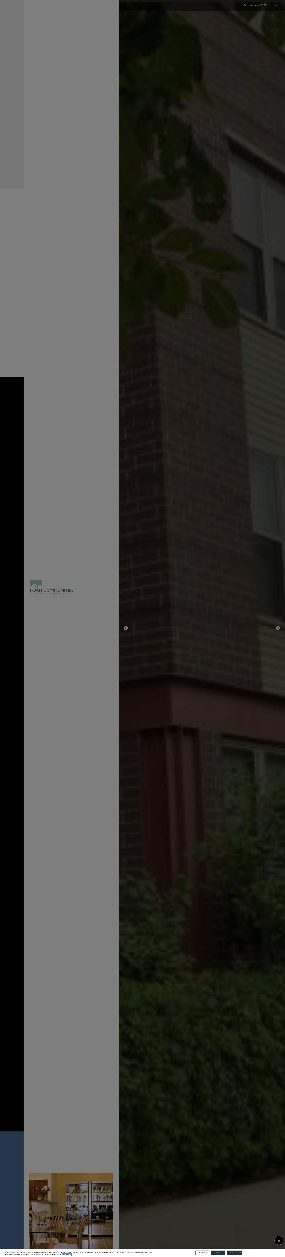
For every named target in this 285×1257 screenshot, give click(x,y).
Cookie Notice (66, 1254)
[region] (142, 1253)
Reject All (218, 1253)
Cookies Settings (202, 1253)
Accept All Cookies (234, 1253)
